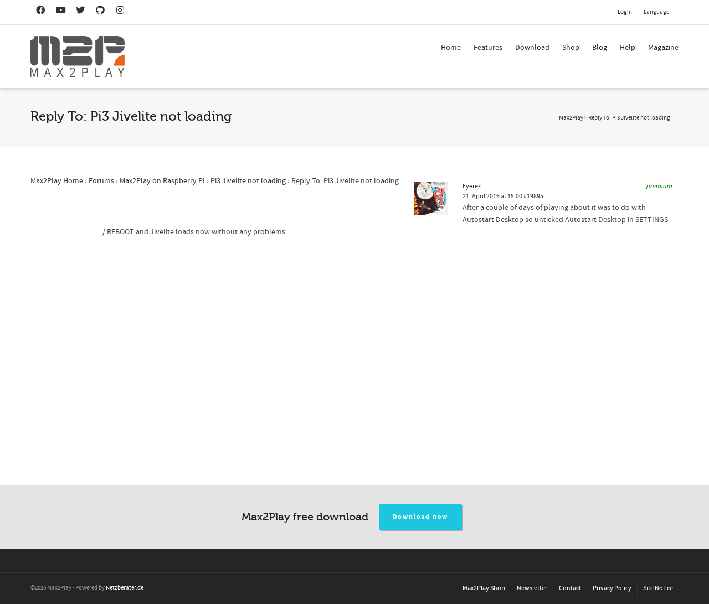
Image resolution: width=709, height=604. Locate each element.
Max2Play (571, 118)
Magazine (663, 48)
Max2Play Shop (484, 588)
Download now (421, 517)
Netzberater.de (124, 588)
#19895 (533, 196)
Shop (570, 48)
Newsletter (532, 588)
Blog (599, 48)
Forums (101, 181)
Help (627, 48)
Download (532, 48)
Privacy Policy (612, 588)
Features (488, 48)
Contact (570, 588)
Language (656, 12)
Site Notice (658, 588)
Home (451, 48)
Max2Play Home (56, 181)
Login (625, 12)
